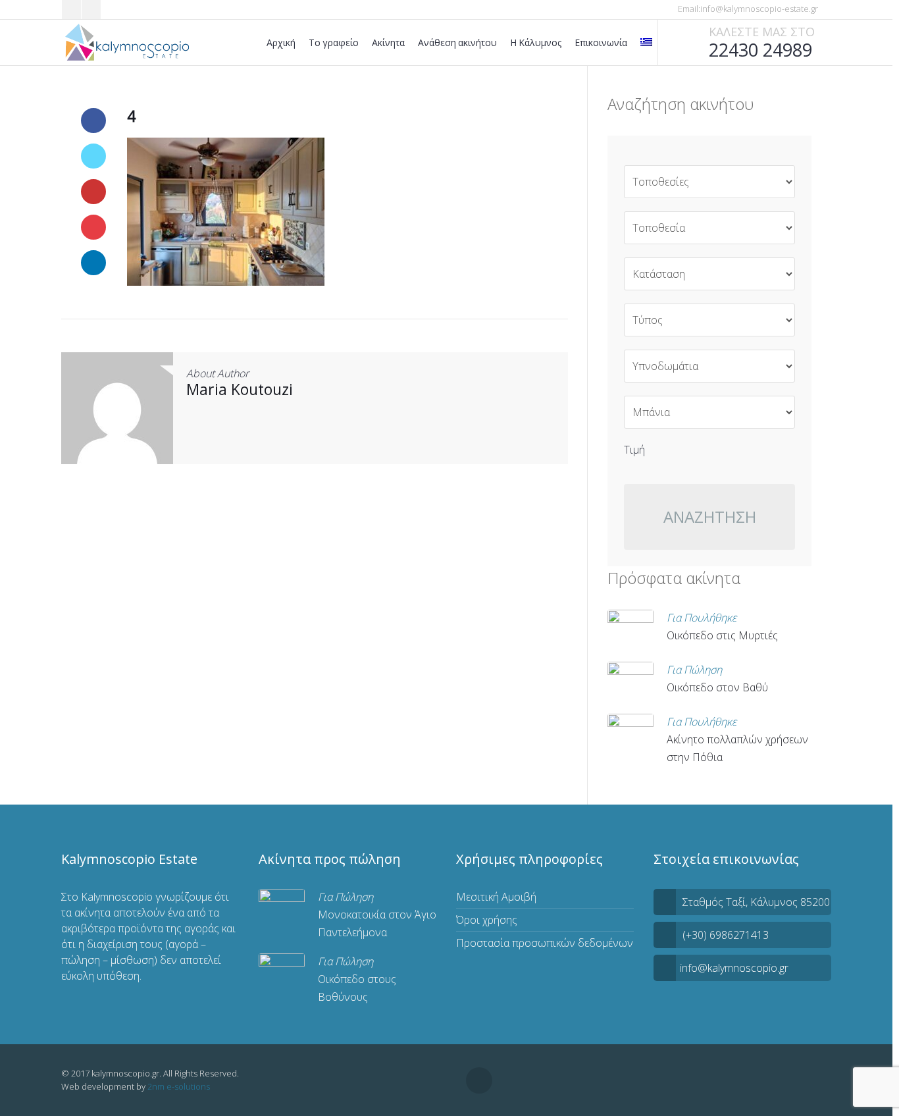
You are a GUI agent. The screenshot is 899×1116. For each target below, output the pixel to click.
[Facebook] (71, 9)
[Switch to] (646, 42)
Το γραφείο (334, 42)
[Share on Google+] (93, 191)
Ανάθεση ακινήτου (457, 42)
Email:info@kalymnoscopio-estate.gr (747, 8)
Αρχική (281, 42)
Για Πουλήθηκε (701, 617)
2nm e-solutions (178, 1086)
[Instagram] (91, 9)
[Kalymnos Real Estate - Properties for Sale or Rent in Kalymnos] (128, 43)
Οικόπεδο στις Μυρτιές (722, 635)
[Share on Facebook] (93, 120)
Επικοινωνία (601, 42)
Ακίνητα (388, 42)
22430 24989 (760, 50)
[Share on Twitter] (93, 156)
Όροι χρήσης (486, 920)
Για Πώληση (694, 669)
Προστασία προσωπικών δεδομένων (544, 943)
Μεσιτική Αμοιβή (496, 897)
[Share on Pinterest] (93, 227)
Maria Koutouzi (239, 389)
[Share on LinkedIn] (93, 262)
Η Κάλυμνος (535, 42)
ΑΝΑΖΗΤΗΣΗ (709, 516)
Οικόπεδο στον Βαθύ (717, 687)
